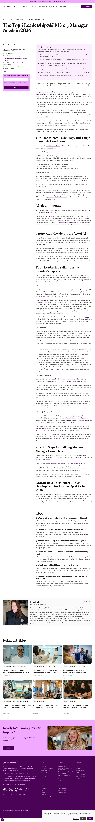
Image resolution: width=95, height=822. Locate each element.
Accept (89, 818)
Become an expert (61, 6)
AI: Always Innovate (8, 53)
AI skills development (64, 781)
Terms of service (62, 788)
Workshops (44, 772)
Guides (77, 772)
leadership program (76, 464)
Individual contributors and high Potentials (65, 772)
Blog (77, 766)
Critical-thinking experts (62, 369)
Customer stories (80, 774)
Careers (43, 792)
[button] (25, 6)
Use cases (61, 779)
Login (76, 6)
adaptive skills (52, 379)
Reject (82, 818)
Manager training (62, 766)
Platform (43, 766)
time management (63, 420)
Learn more (59, 1)
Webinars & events (81, 770)
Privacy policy (62, 790)
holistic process (53, 439)
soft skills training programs (58, 123)
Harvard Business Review (43, 428)
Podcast (78, 768)
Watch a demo (44, 776)
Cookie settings (62, 792)
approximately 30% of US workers (56, 197)
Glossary (78, 778)
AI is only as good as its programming (67, 222)
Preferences (76, 818)
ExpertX (43, 774)
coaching (41, 356)
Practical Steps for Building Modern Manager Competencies (15, 63)
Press (42, 790)
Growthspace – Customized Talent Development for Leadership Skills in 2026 (16, 67)
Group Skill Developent (47, 770)
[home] (9, 6)
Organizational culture (42, 300)
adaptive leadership (72, 381)
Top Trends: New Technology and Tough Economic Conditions (14, 49)
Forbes (51, 216)
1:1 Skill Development (47, 768)
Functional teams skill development (64, 776)
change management (76, 416)
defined (48, 319)
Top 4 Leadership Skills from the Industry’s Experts (16, 59)
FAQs (4, 71)
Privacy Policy (21, 84)
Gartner (38, 240)
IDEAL (42, 397)
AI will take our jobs (50, 212)
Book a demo (86, 6)
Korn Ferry (83, 290)
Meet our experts (80, 776)
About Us (43, 788)
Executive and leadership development (65, 768)
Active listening (57, 360)
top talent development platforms (53, 464)
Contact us (44, 794)
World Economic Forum (53, 146)
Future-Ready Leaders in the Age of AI (13, 56)
